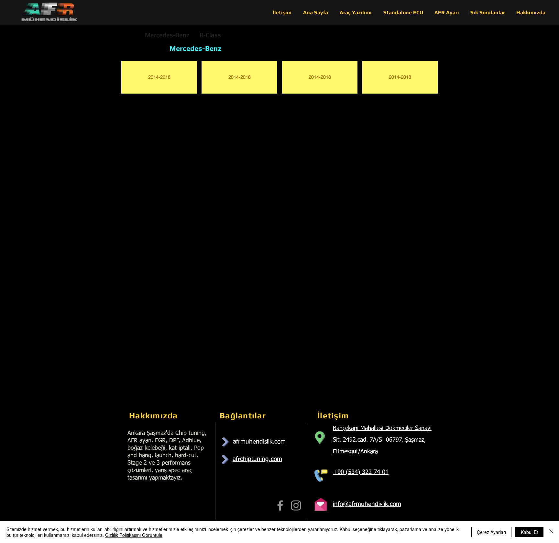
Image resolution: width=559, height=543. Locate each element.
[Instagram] (296, 505)
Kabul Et (529, 532)
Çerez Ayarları (491, 532)
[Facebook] (280, 505)
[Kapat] (551, 532)
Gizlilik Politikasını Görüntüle (133, 535)
